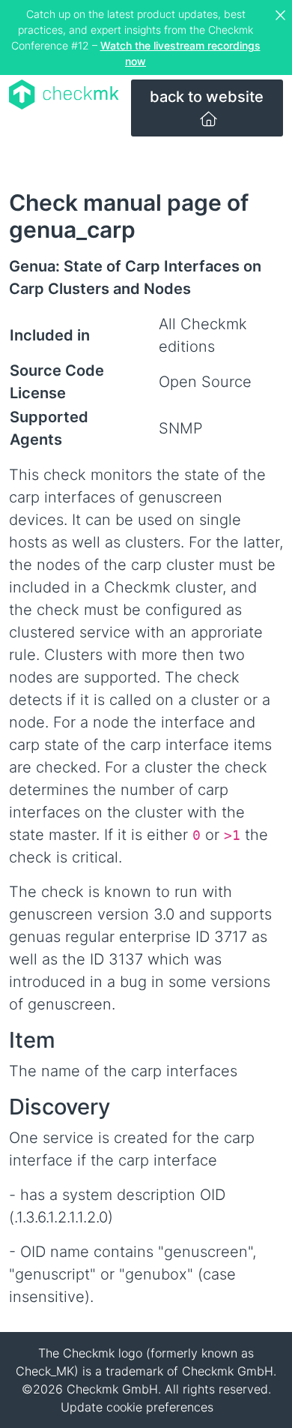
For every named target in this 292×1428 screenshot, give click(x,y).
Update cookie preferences (137, 1407)
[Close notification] (282, 16)
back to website (207, 97)
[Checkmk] (64, 95)
